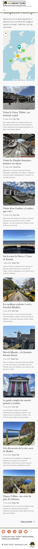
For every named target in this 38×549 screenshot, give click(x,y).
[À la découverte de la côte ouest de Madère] (19, 445)
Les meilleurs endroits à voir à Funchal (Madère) (17, 306)
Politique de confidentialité (10, 538)
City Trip (16, 119)
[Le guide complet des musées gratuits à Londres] (19, 397)
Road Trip (15, 263)
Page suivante (28, 522)
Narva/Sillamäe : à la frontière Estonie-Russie (17, 354)
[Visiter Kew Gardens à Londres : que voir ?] (19, 205)
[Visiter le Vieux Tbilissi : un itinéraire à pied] (19, 109)
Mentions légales (27, 536)
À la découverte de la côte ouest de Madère (18, 450)
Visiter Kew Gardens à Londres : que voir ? (18, 210)
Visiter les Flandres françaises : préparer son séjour (17, 162)
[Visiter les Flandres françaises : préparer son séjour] (19, 157)
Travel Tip (16, 167)
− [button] (5, 36)
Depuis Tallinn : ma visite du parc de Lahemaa (17, 498)
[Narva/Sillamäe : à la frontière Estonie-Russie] (19, 349)
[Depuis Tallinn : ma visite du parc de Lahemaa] (19, 493)
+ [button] (5, 33)
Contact (18, 536)
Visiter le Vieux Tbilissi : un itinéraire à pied (16, 114)
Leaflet (15, 80)
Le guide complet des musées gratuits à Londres (17, 402)
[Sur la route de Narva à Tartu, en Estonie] (19, 253)
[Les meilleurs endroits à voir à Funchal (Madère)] (19, 301)
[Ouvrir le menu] (4, 10)
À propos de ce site (8, 536)
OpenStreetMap (30, 80)
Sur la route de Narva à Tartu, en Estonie (17, 258)
